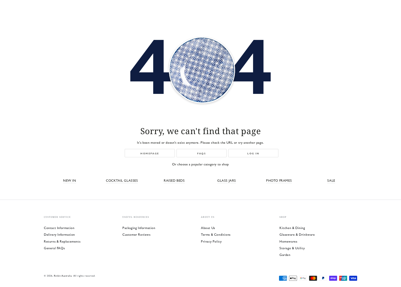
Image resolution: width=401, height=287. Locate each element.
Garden (285, 254)
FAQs (201, 153)
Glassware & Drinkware (297, 234)
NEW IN (69, 180)
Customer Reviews (136, 234)
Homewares (288, 241)
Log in (253, 153)
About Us (208, 227)
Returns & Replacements (62, 241)
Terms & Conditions (216, 234)
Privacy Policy (211, 241)
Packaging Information (138, 227)
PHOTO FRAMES (279, 180)
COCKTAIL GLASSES (122, 180)
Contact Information (59, 227)
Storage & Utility (292, 247)
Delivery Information (59, 234)
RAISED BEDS (174, 180)
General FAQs (54, 247)
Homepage (149, 153)
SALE (331, 180)
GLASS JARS (226, 180)
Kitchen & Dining (292, 227)
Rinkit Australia (63, 275)
